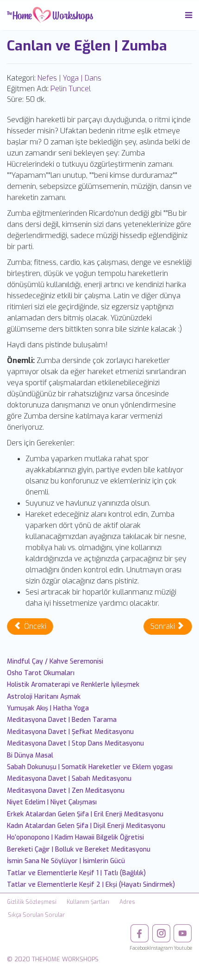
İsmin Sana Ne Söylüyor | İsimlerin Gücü (66, 861)
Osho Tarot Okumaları (41, 673)
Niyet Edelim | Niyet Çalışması (52, 802)
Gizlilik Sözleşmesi (31, 902)
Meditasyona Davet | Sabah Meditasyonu (69, 778)
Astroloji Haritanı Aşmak (44, 696)
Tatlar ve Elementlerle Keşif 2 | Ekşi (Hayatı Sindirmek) (91, 884)
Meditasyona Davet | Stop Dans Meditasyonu (75, 743)
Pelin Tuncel (70, 89)
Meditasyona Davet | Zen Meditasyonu (65, 790)
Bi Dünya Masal (30, 755)
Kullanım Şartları (88, 902)
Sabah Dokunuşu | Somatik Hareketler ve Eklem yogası (90, 767)
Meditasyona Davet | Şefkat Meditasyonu (70, 731)
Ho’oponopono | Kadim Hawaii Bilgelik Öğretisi (75, 837)
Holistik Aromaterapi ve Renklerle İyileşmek (73, 684)
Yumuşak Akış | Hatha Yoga (48, 708)
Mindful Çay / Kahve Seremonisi (55, 661)
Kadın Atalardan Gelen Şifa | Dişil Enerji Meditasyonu (86, 825)
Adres (127, 902)
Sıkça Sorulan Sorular (36, 915)
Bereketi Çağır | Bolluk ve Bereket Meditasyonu (78, 849)
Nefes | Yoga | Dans (69, 78)
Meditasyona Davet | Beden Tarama (62, 719)
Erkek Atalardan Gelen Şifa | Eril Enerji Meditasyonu (85, 814)
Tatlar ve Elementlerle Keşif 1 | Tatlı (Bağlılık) (76, 873)
